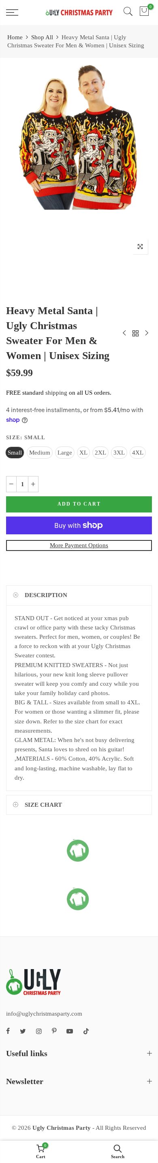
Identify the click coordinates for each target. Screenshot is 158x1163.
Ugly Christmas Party (61, 1128)
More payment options (79, 545)
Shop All (42, 37)
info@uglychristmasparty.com (44, 1013)
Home (15, 37)
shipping (56, 392)
